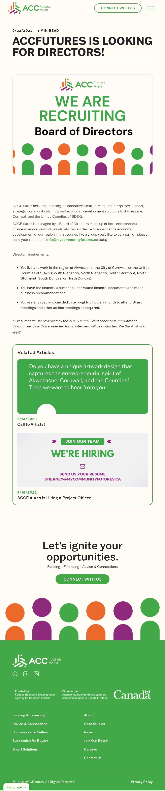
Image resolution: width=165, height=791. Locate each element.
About (89, 715)
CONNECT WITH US (118, 8)
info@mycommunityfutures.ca (72, 239)
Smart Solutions (25, 749)
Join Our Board (96, 741)
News (88, 732)
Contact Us (93, 758)
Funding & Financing (28, 715)
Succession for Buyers (30, 741)
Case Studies (94, 724)
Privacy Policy (142, 782)
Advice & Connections (29, 724)
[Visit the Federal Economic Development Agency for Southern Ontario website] (82, 694)
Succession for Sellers (30, 732)
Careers (90, 749)
